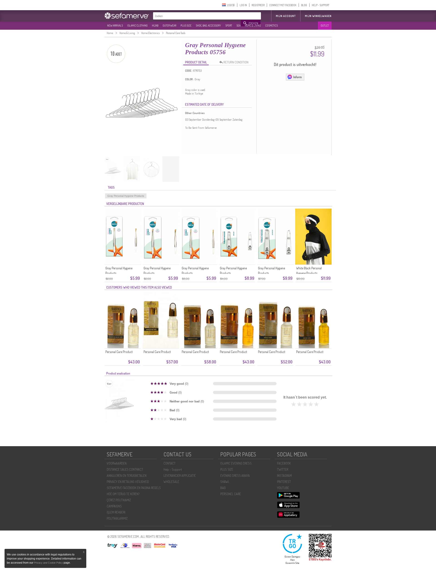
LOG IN (243, 5)
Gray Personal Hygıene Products (125, 196)
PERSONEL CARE (230, 494)
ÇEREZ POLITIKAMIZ (119, 500)
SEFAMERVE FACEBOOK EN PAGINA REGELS (134, 488)
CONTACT (170, 463)
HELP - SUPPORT (320, 5)
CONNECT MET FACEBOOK (282, 5)
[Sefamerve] (127, 15)
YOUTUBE (283, 488)
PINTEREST (284, 482)
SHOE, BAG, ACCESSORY (208, 25)
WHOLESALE (171, 482)
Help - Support (173, 469)
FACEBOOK (284, 463)
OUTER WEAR (169, 25)
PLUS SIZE (186, 25)
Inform (297, 77)
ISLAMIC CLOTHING (137, 25)
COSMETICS (271, 25)
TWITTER (282, 469)
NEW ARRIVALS (115, 25)
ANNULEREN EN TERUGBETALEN (126, 475)
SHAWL (224, 482)
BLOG (304, 5)
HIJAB (155, 25)
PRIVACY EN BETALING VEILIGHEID (128, 482)
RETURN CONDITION (235, 62)
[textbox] (197, 15)
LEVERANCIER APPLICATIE (180, 475)
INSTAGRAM (284, 475)
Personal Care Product (119, 352)
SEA (238, 25)
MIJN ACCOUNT (286, 16)
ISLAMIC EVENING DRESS (236, 463)
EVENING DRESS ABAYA (235, 475)
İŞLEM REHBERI (116, 512)
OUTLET (325, 25)
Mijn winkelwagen (318, 16)
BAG (223, 488)
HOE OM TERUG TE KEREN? (123, 494)
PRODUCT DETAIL (196, 62)
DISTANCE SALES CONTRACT (125, 469)
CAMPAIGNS (114, 506)
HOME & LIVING (253, 25)
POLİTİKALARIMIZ (117, 518)
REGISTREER (258, 5)
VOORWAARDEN (116, 463)
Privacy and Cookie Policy (48, 562)
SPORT (228, 25)
